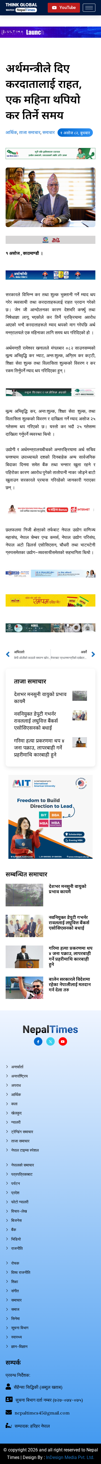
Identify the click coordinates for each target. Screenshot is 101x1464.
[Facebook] (38, 1041)
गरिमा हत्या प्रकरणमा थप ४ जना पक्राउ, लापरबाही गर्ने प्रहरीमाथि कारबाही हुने (39, 747)
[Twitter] (50, 1041)
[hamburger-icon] (89, 8)
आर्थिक (11, 132)
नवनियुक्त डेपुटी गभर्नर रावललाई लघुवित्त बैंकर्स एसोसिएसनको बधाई (36, 720)
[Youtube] (63, 1041)
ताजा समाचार (29, 132)
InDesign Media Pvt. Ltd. (70, 1457)
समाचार (48, 132)
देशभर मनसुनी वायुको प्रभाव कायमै (67, 889)
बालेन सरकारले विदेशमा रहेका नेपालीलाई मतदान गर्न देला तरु (70, 984)
